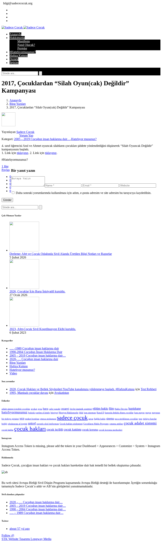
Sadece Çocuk (25, 132)
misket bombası (32, 419)
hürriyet (54, 413)
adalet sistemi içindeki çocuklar (16, 409)
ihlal (81, 413)
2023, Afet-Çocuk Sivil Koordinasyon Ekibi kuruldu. (42, 329)
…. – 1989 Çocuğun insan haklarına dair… (36, 513)
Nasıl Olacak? (26, 45)
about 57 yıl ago (19, 528)
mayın (148, 413)
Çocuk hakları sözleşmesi (71, 424)
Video (13, 373)
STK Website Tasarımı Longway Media (26, 539)
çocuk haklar (7, 430)
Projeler (22, 48)
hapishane (134, 408)
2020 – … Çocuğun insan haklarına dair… (36, 502)
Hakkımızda (17, 37)
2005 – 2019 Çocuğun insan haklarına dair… (42, 139)
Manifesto (23, 41)
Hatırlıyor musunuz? (84, 139)
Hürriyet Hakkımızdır (68, 413)
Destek (13, 59)
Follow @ (8, 535)
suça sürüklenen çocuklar (126, 419)
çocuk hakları (30, 428)
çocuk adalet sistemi (140, 423)
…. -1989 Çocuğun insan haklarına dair (34, 348)
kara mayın (139, 413)
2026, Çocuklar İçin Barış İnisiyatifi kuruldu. (37, 291)
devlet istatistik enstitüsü (81, 409)
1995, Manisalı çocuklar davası (28, 392)
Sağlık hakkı (99, 419)
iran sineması (90, 413)
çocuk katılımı (72, 429)
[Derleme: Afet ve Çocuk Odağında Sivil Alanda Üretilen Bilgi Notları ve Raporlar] (24, 250)
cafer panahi (54, 409)
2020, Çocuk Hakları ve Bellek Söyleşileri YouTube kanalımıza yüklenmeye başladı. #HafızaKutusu (72, 389)
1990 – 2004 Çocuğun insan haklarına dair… (37, 509)
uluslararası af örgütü (17, 424)
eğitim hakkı (100, 408)
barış (45, 408)
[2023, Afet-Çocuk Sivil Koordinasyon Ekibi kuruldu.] (24, 325)
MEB (22, 419)
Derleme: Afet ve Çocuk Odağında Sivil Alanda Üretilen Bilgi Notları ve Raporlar (60, 253)
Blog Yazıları (17, 103)
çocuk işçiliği (55, 429)
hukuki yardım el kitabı (39, 413)
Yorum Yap (26, 135)
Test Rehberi (148, 389)
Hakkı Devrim (121, 409)
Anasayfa (15, 34)
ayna (40, 409)
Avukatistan (61, 392)
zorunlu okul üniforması (48, 424)
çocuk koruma (90, 429)
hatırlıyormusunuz (14, 412)
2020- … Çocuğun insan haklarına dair (33, 359)
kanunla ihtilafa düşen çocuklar (119, 413)
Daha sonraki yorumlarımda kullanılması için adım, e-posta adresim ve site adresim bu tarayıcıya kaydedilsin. (83, 193)
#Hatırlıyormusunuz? (22, 52)
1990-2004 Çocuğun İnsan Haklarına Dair (35, 352)
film (111, 408)
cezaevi (65, 408)
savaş (91, 419)
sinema (110, 418)
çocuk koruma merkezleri (110, 430)
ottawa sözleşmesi (48, 419)
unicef (32, 423)
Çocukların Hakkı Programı (96, 424)
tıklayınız (22, 153)
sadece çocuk (72, 417)
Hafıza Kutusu (18, 55)
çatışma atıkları (116, 424)
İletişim (14, 62)
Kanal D (100, 413)
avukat (34, 409)
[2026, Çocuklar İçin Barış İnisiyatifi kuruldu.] (24, 288)
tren (140, 419)
